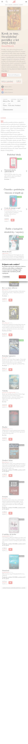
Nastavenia (7, 277)
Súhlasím (23, 277)
